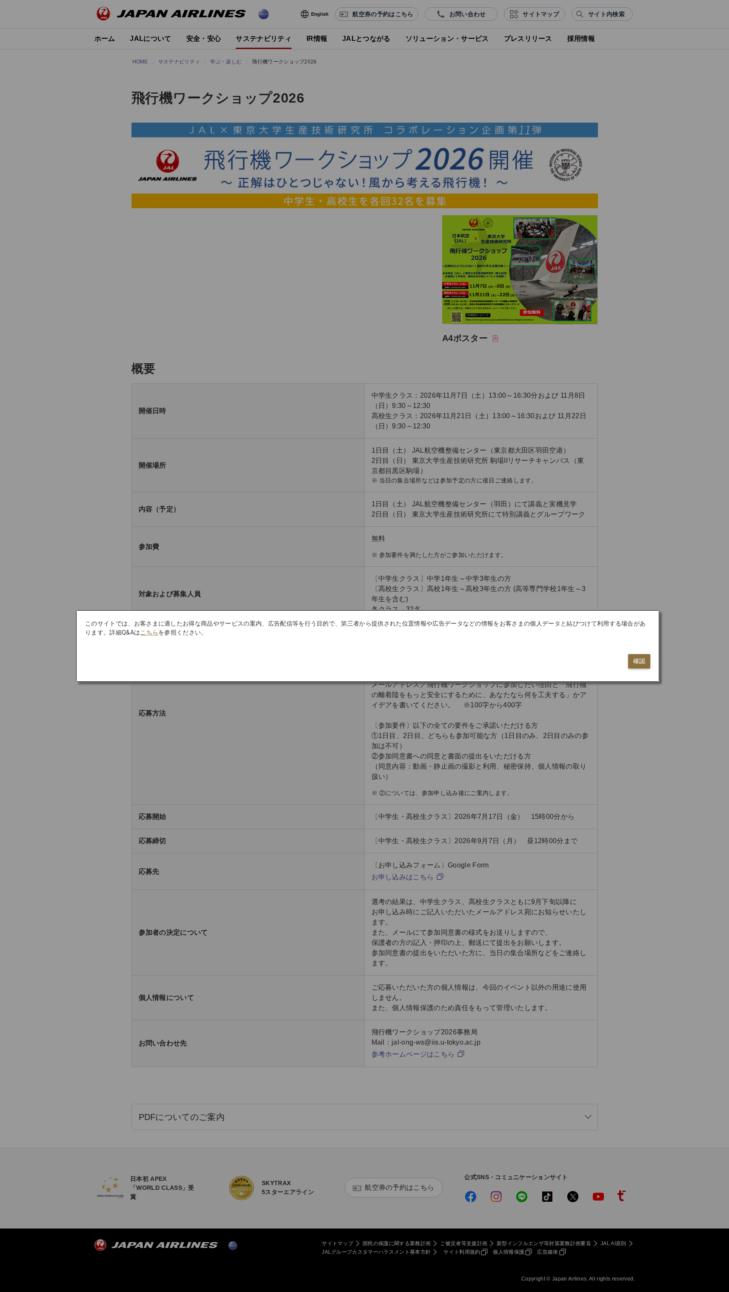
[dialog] (367, 646)
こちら (149, 632)
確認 (639, 660)
